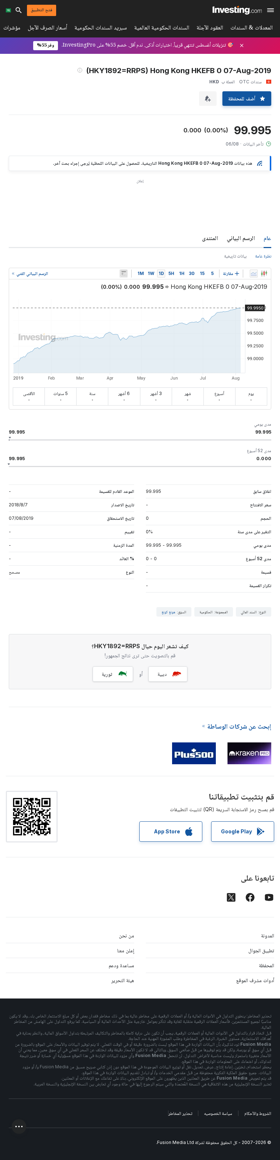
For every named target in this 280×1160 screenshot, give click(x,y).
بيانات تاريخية (235, 256)
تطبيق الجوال (261, 950)
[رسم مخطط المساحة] (254, 274)
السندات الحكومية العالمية (161, 29)
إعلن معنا (125, 950)
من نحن (126, 935)
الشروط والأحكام (257, 1113)
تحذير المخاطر (180, 1113)
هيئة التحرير (122, 980)
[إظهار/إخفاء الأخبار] (124, 274)
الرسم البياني (241, 238)
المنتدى (210, 238)
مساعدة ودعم (121, 965)
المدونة (267, 935)
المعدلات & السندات (251, 29)
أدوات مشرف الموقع (255, 980)
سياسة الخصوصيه (218, 1113)
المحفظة (266, 965)
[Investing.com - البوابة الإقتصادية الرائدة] (237, 10)
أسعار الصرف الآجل (47, 29)
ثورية (107, 674)
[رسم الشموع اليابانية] (264, 274)
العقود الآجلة (210, 29)
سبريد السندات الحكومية (100, 29)
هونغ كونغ (168, 612)
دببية (162, 674)
